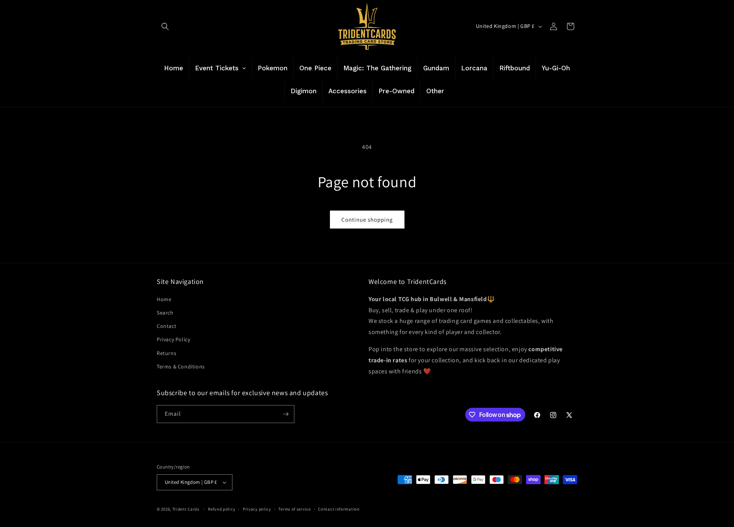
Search (165, 312)
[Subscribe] (285, 414)
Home (164, 299)
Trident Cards (186, 509)
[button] (165, 26)
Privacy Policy (173, 339)
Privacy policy (257, 509)
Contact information (338, 509)
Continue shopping (367, 219)
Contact (166, 326)
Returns (166, 352)
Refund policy (221, 509)
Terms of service (294, 509)
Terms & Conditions (181, 366)
